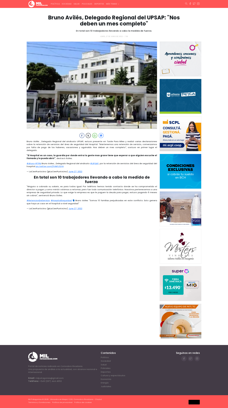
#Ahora (31, 163)
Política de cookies (83, 402)
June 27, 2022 (75, 171)
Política (55, 4)
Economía (106, 379)
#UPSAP (94, 163)
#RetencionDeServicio (38, 200)
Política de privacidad (62, 402)
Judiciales (106, 386)
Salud (77, 4)
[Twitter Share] (88, 135)
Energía (105, 382)
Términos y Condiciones (39, 402)
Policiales (87, 4)
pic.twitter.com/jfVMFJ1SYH (50, 166)
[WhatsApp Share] (94, 135)
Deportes (99, 4)
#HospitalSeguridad (61, 200)
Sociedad (67, 4)
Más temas (111, 4)
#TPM (38, 163)
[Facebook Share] (81, 135)
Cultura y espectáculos (113, 375)
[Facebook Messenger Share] (101, 135)
